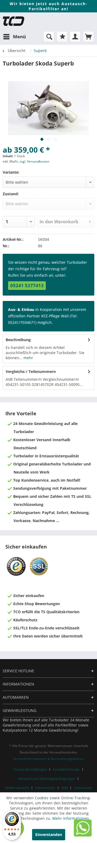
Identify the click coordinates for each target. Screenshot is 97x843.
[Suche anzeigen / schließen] (48, 36)
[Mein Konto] (75, 36)
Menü (19, 36)
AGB (64, 787)
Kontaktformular (66, 769)
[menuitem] (14, 36)
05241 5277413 (27, 285)
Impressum (83, 787)
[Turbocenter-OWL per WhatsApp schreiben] (83, 835)
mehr (27, 357)
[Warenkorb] (88, 36)
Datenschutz (45, 787)
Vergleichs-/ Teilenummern (31, 371)
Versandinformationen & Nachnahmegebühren (48, 758)
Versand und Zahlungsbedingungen (46, 778)
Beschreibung (18, 339)
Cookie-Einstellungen (30, 769)
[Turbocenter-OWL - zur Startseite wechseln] (13, 21)
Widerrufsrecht (17, 787)
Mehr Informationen (70, 818)
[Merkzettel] (62, 36)
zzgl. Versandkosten (34, 161)
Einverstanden (48, 834)
